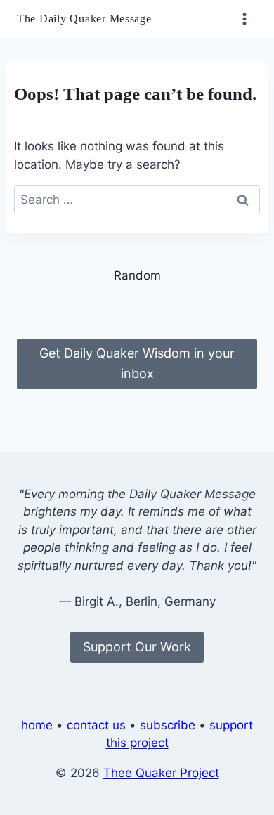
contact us (96, 725)
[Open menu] (244, 19)
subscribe (167, 725)
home (37, 725)
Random (137, 275)
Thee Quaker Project (161, 773)
